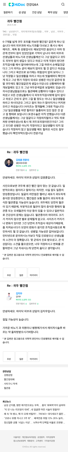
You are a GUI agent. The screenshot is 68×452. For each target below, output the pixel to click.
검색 (63, 4)
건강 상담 (37, 12)
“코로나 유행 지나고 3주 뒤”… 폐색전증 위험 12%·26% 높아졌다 (34, 418)
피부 (46, 31)
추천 (9, 275)
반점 (15, 34)
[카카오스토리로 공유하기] (33, 26)
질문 (21, 275)
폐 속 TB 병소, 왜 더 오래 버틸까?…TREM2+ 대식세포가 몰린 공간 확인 (34, 414)
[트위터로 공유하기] (21, 26)
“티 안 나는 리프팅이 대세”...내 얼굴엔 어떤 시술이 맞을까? (32, 409)
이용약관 (16, 437)
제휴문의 (30, 441)
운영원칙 (40, 437)
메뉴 (4, 4)
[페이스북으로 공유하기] (25, 26)
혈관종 (7, 388)
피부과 (60, 31)
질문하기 (8, 12)
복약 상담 (52, 12)
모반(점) (7, 34)
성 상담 (22, 12)
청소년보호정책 (19, 441)
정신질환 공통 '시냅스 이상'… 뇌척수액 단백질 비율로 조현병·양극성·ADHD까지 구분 (34, 422)
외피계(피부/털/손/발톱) (32, 31)
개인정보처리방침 (29, 437)
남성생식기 (14, 31)
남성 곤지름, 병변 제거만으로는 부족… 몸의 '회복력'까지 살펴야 (34, 405)
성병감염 (8, 375)
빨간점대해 (9, 379)
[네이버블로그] (38, 26)
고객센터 (39, 441)
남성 (53, 31)
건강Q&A (32, 5)
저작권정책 (50, 437)
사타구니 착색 (10, 383)
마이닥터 (33, 275)
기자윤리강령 (49, 441)
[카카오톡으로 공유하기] (29, 26)
